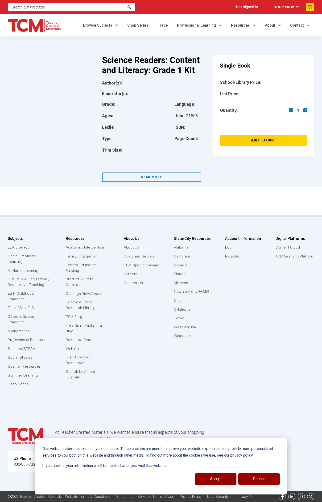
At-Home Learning (23, 271)
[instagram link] (301, 496)
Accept (216, 479)
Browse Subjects (98, 25)
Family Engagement (82, 256)
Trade (163, 25)
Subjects (15, 238)
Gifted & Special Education (22, 319)
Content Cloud (288, 247)
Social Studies (20, 357)
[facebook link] (282, 496)
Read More (151, 177)
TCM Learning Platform (295, 256)
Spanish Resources (24, 366)
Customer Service (139, 256)
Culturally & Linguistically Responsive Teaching (29, 282)
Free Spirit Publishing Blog (84, 328)
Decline (259, 479)
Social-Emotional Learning (22, 259)
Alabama (181, 247)
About (270, 25)
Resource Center (80, 340)
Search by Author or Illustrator (83, 374)
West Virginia (185, 327)
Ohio (178, 300)
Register (232, 256)
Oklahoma (182, 309)
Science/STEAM (22, 349)
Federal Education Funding (81, 268)
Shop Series (137, 25)
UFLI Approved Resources (78, 360)
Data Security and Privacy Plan (231, 496)
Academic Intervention (85, 247)
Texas (179, 318)
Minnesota (183, 283)
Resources (241, 25)
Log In (230, 247)
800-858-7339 (25, 464)
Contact (297, 25)
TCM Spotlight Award (142, 265)
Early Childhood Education (21, 296)
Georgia (180, 265)
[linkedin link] (291, 496)
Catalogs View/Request (86, 294)
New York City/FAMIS (191, 291)
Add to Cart (263, 140)
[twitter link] (310, 496)
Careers (130, 274)
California (182, 256)
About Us (132, 238)
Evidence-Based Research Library (80, 305)
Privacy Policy (191, 496)
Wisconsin (182, 336)
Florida (180, 274)
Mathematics (19, 331)
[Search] (129, 7)
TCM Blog (74, 317)
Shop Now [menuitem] (284, 7)
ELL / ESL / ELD (21, 308)
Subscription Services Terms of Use (145, 496)
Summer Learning (23, 375)
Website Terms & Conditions (88, 496)
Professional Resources (28, 340)
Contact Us (133, 283)
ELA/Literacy (18, 247)
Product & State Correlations (79, 282)
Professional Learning (197, 25)
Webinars (74, 349)
